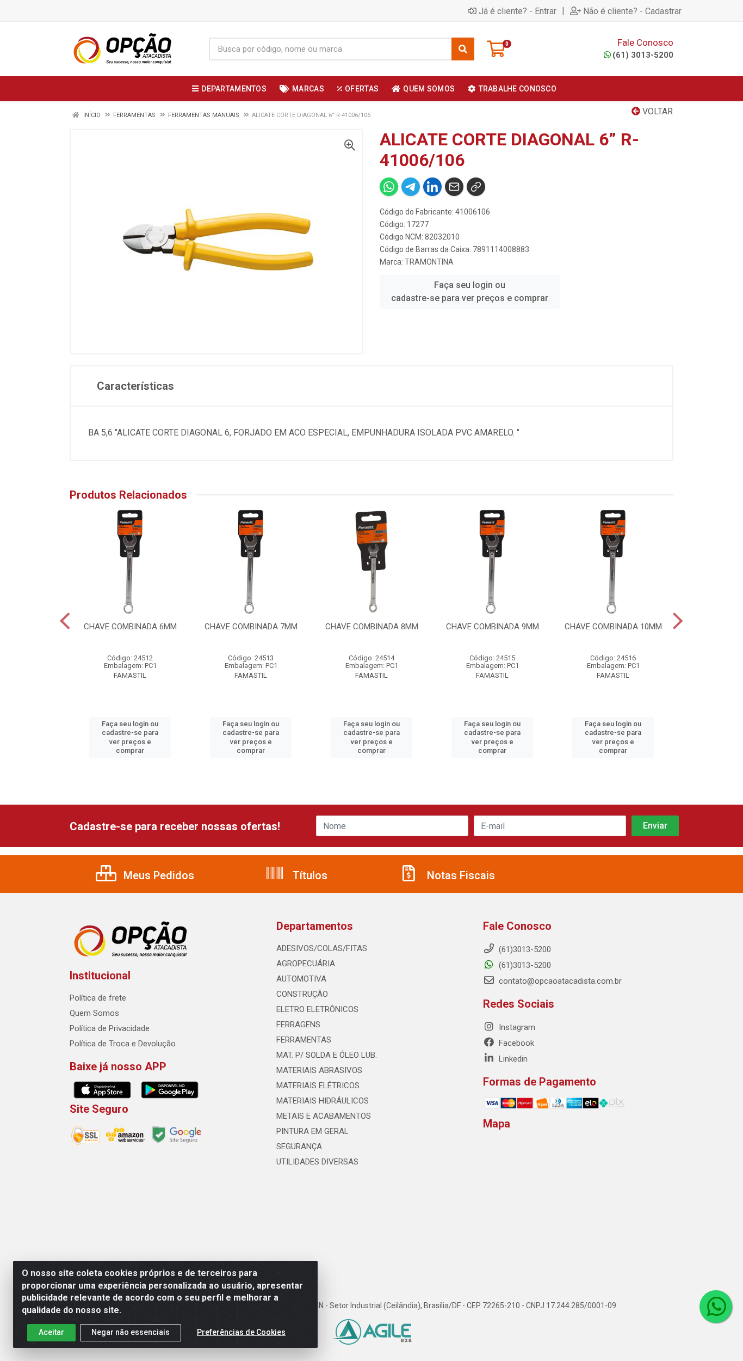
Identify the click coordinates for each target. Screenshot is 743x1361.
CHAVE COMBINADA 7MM (251, 627)
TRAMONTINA (429, 262)
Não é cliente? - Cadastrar (632, 11)
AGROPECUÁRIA (305, 963)
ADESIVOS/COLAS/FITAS (321, 948)
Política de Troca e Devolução (123, 1044)
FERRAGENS (298, 1024)
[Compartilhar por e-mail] (454, 186)
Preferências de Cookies (241, 1332)
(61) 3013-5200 (642, 55)
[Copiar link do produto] (476, 186)
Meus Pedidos (157, 875)
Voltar (656, 111)
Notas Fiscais (459, 875)
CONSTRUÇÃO (302, 994)
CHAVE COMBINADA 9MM (492, 627)
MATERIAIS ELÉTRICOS (318, 1085)
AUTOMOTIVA (301, 979)
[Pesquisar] (462, 49)
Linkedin (512, 1059)
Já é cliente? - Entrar (517, 11)
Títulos (308, 875)
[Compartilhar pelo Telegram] (410, 186)
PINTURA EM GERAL (312, 1131)
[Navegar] (65, 621)
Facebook (515, 1043)
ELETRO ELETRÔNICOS (317, 1009)
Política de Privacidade (110, 1028)
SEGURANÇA (299, 1146)
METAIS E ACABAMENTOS (323, 1116)
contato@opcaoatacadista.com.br (559, 981)
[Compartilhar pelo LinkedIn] (432, 186)
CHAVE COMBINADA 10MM (613, 627)
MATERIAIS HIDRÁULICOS (322, 1101)
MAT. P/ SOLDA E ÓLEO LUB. (326, 1055)
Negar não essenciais (130, 1332)
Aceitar (51, 1332)
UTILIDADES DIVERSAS (317, 1162)
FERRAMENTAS (303, 1040)
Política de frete (98, 998)
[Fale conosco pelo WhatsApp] (715, 1306)
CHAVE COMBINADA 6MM (130, 627)
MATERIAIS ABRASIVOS (319, 1070)
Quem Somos (94, 1013)
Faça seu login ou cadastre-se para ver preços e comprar (469, 291)
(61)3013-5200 (524, 965)
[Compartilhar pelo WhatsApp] (389, 186)
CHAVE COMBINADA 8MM (371, 627)
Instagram (516, 1027)
